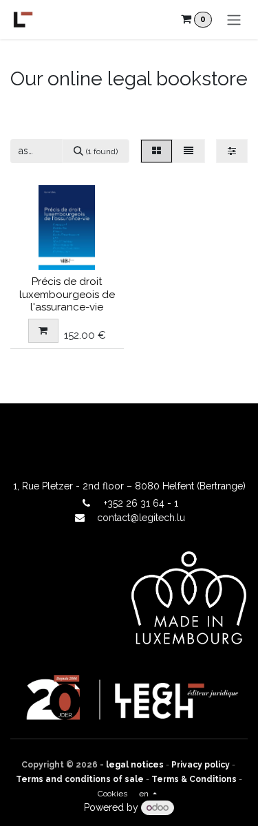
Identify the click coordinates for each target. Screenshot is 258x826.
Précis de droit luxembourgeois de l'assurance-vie (67, 294)
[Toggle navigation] (234, 20)
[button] (43, 331)
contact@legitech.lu (141, 517)
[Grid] (156, 151)
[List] (188, 151)
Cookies (112, 793)
